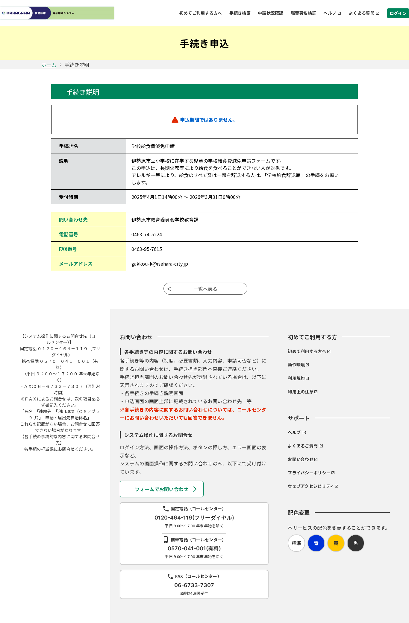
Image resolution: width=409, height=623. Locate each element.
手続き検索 (240, 13)
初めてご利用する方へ (200, 13)
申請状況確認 (271, 13)
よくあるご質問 (303, 446)
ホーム (49, 64)
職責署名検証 (303, 13)
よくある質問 (362, 13)
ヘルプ (329, 13)
